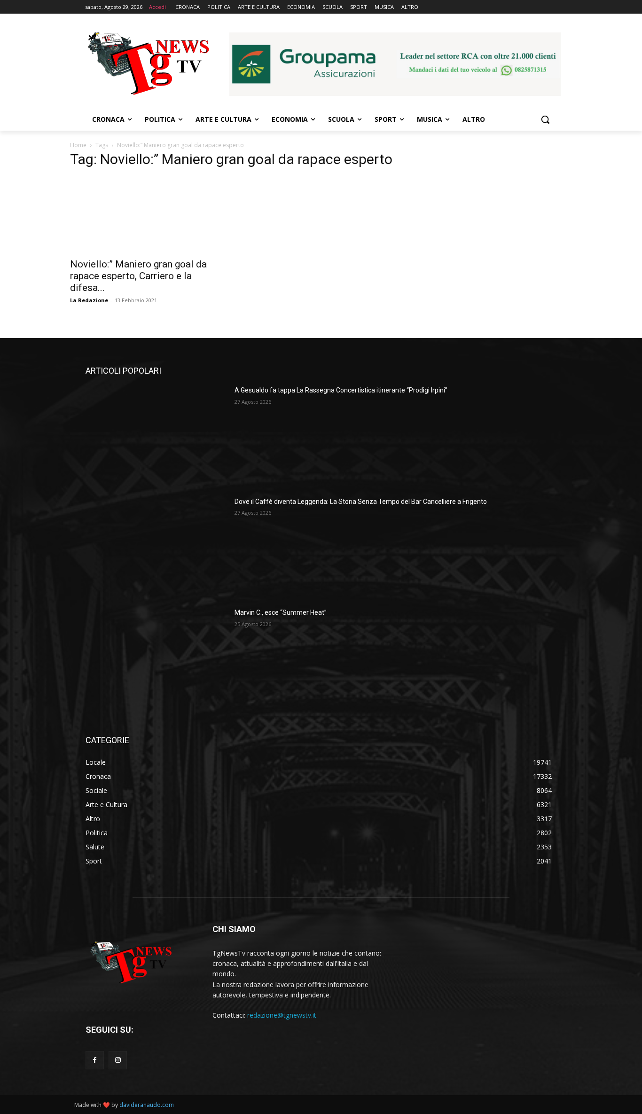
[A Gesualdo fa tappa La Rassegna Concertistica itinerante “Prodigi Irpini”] (156, 435)
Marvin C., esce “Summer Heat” (281, 612)
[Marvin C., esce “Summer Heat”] (156, 657)
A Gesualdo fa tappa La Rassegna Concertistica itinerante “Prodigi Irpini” (341, 390)
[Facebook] (95, 1060)
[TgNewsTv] (148, 65)
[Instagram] (118, 1060)
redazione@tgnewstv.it (281, 1015)
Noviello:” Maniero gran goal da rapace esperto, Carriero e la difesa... (138, 276)
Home (78, 145)
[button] (545, 119)
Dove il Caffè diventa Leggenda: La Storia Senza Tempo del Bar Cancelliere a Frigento (361, 501)
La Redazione (89, 300)
